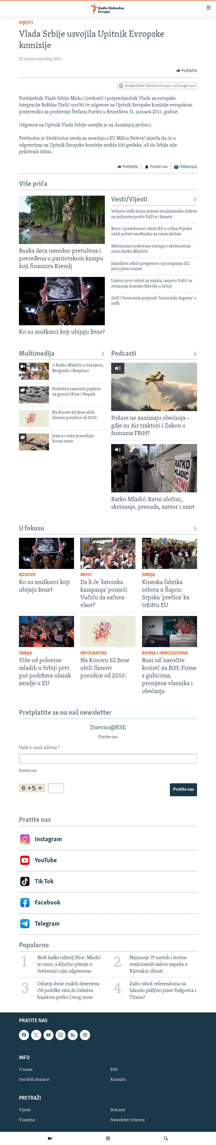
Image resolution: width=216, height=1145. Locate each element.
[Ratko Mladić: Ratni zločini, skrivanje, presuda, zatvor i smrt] (154, 468)
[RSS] (73, 1035)
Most (86, 575)
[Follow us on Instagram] (61, 1035)
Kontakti (118, 1080)
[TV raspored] (85, 1035)
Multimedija (37, 353)
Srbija (148, 575)
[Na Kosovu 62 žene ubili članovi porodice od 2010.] (34, 418)
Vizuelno (27, 1120)
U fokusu (31, 528)
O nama (26, 1070)
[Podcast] (108, 1138)
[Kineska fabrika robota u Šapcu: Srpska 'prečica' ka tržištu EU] (169, 553)
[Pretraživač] (166, 1138)
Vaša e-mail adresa (39, 748)
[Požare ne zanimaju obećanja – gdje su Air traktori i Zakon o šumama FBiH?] (154, 387)
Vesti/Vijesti (129, 199)
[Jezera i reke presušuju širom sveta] (34, 442)
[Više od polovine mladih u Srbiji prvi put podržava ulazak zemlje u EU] (46, 631)
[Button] (186, 70)
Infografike (93, 653)
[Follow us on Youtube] (48, 1035)
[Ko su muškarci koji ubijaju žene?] (62, 301)
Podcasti (123, 353)
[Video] (50, 1138)
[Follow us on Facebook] (24, 1035)
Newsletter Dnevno (127, 1120)
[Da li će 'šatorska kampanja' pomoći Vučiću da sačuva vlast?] (107, 553)
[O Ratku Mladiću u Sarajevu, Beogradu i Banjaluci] (34, 371)
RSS (114, 1070)
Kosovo (27, 575)
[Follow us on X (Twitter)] (36, 1035)
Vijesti (26, 23)
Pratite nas (183, 789)
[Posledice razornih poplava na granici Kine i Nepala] (34, 395)
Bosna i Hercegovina (165, 653)
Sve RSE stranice (34, 1080)
